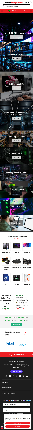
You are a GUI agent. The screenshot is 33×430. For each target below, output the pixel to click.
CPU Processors (6, 285)
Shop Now (16, 88)
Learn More (16, 58)
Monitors (27, 252)
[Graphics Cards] (6, 261)
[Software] (27, 277)
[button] (31, 2)
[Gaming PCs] (6, 246)
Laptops (16, 252)
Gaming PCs (6, 252)
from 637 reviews (5, 310)
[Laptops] (16, 246)
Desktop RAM (16, 267)
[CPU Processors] (6, 277)
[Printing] (16, 277)
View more (16, 238)
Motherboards (27, 267)
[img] (6, 308)
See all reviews (16, 324)
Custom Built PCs (16, 37)
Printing (16, 284)
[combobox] (16, 6)
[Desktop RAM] (16, 261)
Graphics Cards (6, 268)
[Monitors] (27, 246)
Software (27, 284)
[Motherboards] (27, 261)
